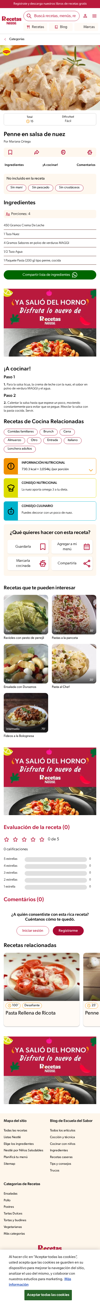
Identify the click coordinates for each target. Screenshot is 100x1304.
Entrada (52, 440)
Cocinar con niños (62, 1144)
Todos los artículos (62, 1130)
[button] (10, 152)
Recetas (38, 27)
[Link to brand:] (6, 51)
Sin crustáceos (69, 187)
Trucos (54, 1170)
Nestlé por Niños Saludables (23, 1150)
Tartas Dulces (13, 1213)
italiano (73, 440)
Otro (34, 440)
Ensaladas (10, 1193)
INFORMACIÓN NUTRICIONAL (45, 466)
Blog (63, 27)
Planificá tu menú (16, 1157)
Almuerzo (14, 440)
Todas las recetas (15, 1130)
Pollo (7, 1200)
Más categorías (14, 1234)
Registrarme (68, 931)
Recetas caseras (61, 1157)
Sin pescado (40, 187)
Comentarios (86, 165)
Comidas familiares (21, 431)
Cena (67, 431)
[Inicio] (12, 21)
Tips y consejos (60, 1164)
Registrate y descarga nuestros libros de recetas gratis (50, 4)
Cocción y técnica (62, 1137)
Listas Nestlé (12, 1137)
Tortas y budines (15, 1220)
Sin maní (16, 187)
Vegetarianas (13, 1227)
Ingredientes (14, 165)
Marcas (89, 27)
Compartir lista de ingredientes (46, 275)
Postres (9, 1207)
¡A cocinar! (50, 165)
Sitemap (9, 1164)
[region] (50, 1277)
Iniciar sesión (32, 931)
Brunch (48, 431)
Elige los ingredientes (19, 1144)
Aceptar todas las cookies (48, 1295)
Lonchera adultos (20, 448)
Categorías (16, 39)
